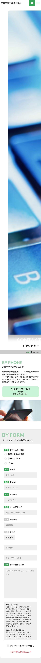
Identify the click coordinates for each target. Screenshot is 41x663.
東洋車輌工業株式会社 (11, 3)
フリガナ (13, 482)
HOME (28, 352)
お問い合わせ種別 (17, 450)
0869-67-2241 (22, 389)
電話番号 (13, 494)
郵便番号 (13, 519)
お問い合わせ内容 (17, 565)
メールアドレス (16, 507)
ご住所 (12, 532)
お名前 (12, 469)
